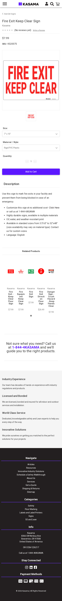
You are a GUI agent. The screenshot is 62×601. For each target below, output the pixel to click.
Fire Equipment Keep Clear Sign (21, 298)
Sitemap (31, 492)
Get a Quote (31, 485)
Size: (5, 128)
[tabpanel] (11, 284)
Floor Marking (31, 509)
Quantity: (7, 156)
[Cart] (58, 4)
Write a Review (39, 30)
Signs (31, 516)
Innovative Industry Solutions (31, 471)
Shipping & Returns (31, 488)
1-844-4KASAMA (25, 347)
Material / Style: (11, 142)
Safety (31, 506)
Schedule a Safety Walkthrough (31, 475)
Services (31, 481)
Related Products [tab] (31, 251)
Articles (31, 464)
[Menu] (4, 3)
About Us (31, 478)
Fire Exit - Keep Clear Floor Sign (11, 298)
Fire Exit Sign (31, 294)
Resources (31, 468)
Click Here (54, 207)
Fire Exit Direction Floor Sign (41, 298)
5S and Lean (31, 519)
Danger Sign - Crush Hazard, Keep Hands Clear (51, 299)
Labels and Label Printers (31, 512)
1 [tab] (31, 315)
